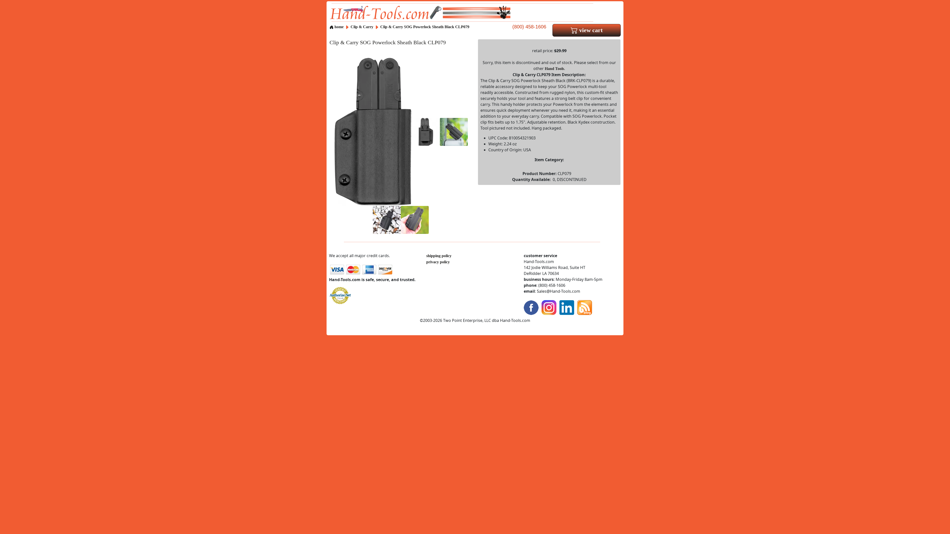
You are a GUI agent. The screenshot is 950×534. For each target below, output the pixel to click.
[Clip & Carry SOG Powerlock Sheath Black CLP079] (373, 131)
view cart (590, 30)
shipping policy (438, 256)
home (338, 27)
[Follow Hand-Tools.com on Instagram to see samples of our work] (549, 307)
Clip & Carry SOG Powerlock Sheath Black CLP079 (424, 27)
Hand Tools (554, 69)
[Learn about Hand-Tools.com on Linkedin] (566, 307)
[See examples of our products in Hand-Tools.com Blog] (584, 307)
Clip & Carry (362, 27)
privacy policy (438, 262)
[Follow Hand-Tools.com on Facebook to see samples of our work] (531, 307)
